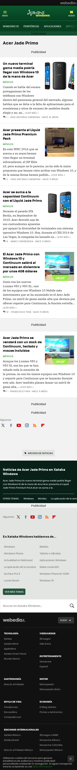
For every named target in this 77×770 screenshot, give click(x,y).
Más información (42, 766)
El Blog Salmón (48, 707)
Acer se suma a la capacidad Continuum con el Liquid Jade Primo (22, 196)
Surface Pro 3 (12, 573)
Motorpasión (47, 684)
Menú (5, 15)
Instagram (27, 425)
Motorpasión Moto (50, 689)
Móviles (8, 82)
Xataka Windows (38, 13)
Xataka (8, 638)
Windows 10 (47, 580)
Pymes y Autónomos (51, 712)
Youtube (19, 425)
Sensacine (45, 661)
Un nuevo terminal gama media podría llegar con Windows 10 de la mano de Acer (21, 70)
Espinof (44, 666)
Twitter (3, 425)
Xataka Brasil (11, 740)
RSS (35, 425)
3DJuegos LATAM (49, 735)
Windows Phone (13, 553)
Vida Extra (45, 643)
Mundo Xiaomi (12, 658)
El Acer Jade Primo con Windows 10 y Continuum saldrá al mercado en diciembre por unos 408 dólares (21, 262)
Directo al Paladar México (18, 749)
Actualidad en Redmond (18, 560)
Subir (63, 620)
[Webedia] (68, 3)
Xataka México (12, 735)
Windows (28, 498)
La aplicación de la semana (20, 567)
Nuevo (71, 15)
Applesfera (10, 648)
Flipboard (43, 425)
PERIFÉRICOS (31, 26)
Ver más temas (14, 591)
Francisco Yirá (21, 311)
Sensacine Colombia (51, 745)
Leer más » (31, 112)
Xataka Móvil (11, 643)
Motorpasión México (51, 749)
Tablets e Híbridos (50, 553)
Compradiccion (12, 717)
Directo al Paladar (14, 684)
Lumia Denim (11, 580)
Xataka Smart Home (15, 653)
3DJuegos (45, 638)
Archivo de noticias (40, 453)
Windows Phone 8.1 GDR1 (54, 573)
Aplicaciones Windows (53, 560)
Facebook (11, 425)
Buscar (72, 606)
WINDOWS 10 (11, 26)
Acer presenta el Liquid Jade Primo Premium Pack (21, 134)
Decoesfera (10, 712)
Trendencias (11, 707)
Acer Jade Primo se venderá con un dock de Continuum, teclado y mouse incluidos (22, 344)
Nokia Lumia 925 (49, 567)
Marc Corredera (22, 241)
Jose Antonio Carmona (25, 117)
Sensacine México (50, 740)
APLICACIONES (52, 26)
